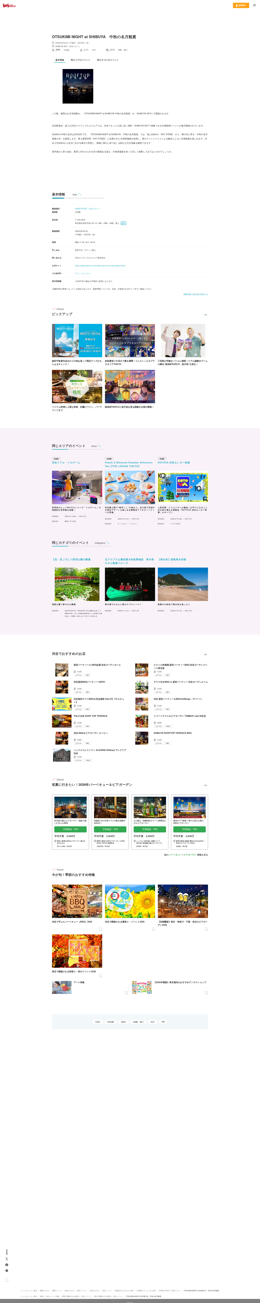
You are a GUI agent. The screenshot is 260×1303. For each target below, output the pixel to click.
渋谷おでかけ (94, 1290)
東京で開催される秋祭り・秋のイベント (108, 1296)
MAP (123, 223)
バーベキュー (175, 854)
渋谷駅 (111, 1021)
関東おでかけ (45, 1290)
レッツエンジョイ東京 (29, 1290)
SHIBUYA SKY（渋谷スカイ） (87, 208)
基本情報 (58, 194)
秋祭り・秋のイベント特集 (49, 1296)
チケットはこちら (82, 273)
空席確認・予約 (70, 829)
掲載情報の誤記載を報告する (195, 294)
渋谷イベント (107, 1290)
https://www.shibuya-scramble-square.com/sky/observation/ (100, 265)
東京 (124, 1021)
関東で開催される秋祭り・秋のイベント (76, 1296)
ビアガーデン (190, 854)
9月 (153, 1021)
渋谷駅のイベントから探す (146, 1290)
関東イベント (57, 1290)
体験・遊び (139, 1021)
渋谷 (98, 1021)
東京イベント (82, 1290)
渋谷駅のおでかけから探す (124, 1290)
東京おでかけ (69, 1290)
